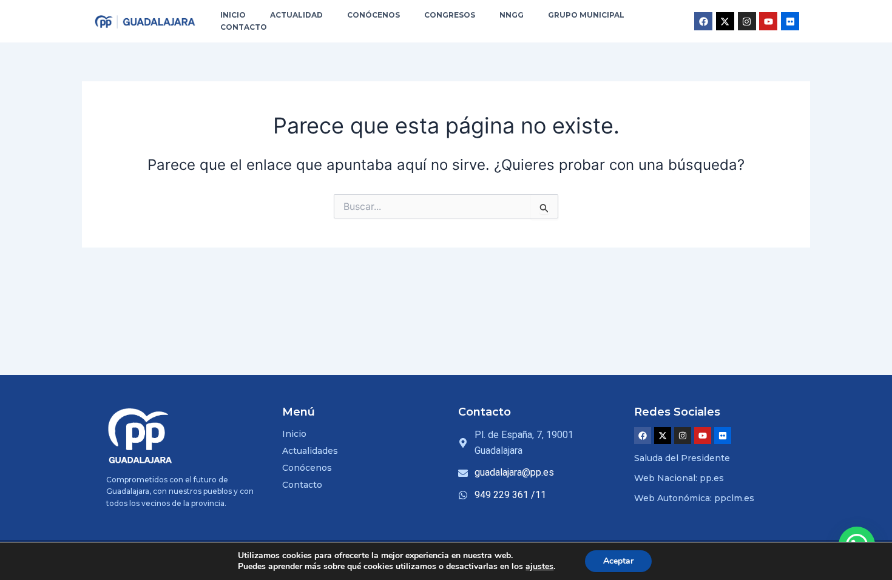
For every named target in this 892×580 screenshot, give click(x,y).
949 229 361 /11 (510, 495)
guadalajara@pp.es (514, 472)
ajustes (539, 566)
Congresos (449, 14)
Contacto (243, 27)
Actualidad (296, 14)
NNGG (511, 14)
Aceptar (618, 561)
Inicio (233, 14)
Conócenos (373, 14)
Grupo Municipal (586, 14)
